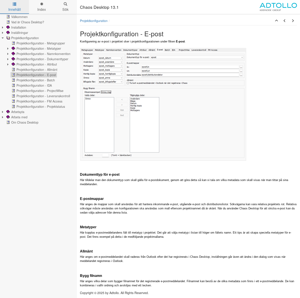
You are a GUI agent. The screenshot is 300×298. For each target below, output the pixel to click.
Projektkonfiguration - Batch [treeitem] (35, 80)
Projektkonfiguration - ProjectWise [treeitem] (39, 90)
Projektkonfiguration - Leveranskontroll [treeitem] (43, 96)
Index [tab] (41, 9)
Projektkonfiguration (94, 20)
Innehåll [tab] (14, 9)
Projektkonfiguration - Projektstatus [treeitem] (40, 106)
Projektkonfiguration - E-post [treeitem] (36, 75)
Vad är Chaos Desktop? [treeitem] (27, 22)
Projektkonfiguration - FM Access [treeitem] (39, 101)
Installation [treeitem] (18, 27)
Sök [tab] (65, 9)
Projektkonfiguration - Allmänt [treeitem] (36, 69)
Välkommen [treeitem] (19, 17)
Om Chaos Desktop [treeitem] (24, 122)
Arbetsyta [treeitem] (17, 112)
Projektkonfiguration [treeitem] (25, 38)
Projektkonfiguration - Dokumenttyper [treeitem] (42, 59)
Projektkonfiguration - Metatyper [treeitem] (38, 48)
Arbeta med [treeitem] (19, 117)
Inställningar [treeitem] (19, 32)
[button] (276, 20)
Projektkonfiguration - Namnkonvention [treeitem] (43, 53)
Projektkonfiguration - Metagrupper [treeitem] (40, 43)
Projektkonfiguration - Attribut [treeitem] (36, 64)
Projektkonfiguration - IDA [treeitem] (34, 85)
